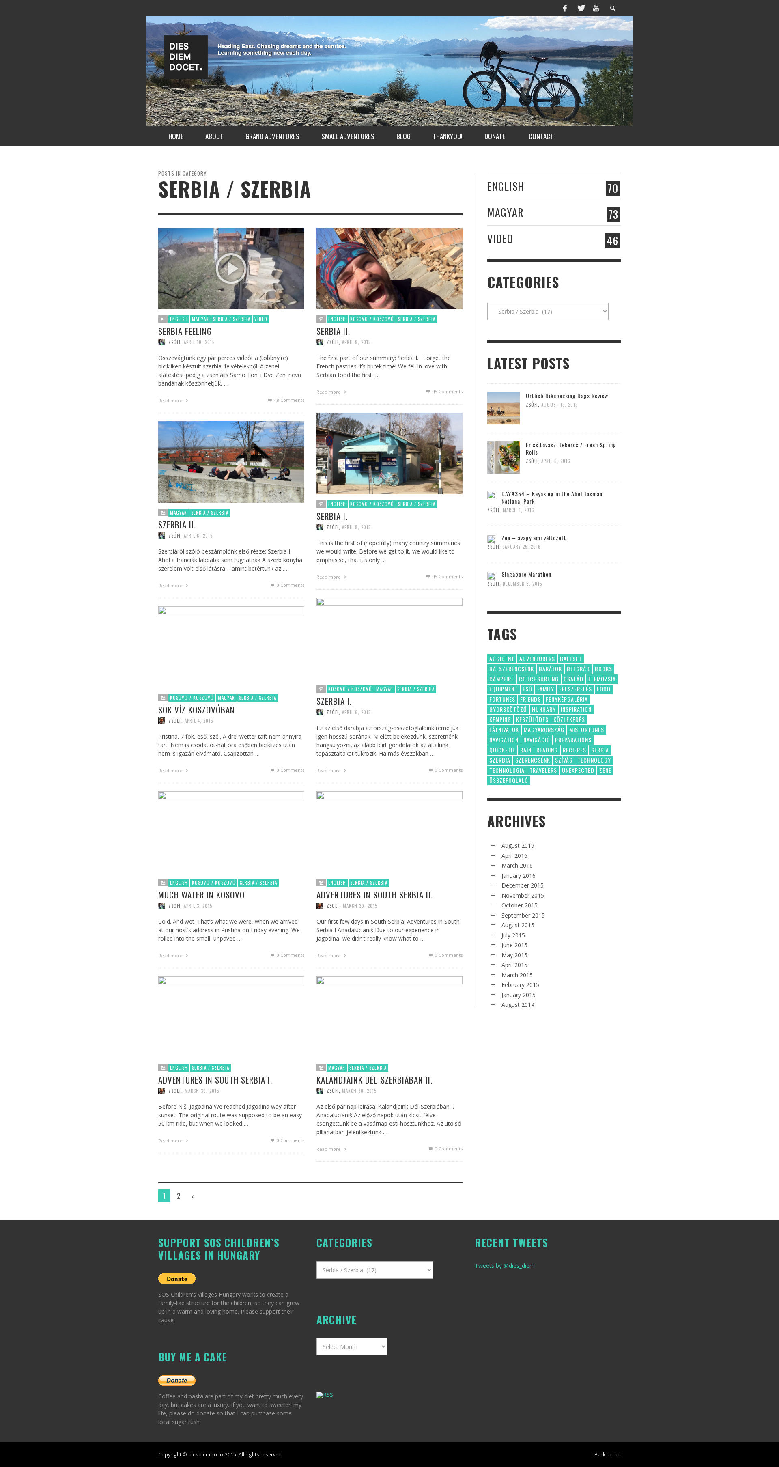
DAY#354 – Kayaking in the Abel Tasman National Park (552, 497)
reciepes (574, 749)
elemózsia (602, 678)
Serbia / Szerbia (231, 319)
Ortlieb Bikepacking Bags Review (567, 395)
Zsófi (174, 342)
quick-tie (502, 749)
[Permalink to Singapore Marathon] (491, 575)
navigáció (536, 739)
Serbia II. (333, 331)
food (604, 689)
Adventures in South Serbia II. (374, 894)
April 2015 (514, 965)
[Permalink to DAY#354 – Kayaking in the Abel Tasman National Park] (491, 494)
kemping (500, 719)
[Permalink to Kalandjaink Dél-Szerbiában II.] (389, 1016)
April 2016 (514, 856)
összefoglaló (508, 780)
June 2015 (514, 945)
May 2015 (514, 955)
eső (527, 689)
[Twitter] (580, 8)
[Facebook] (565, 8)
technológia (507, 770)
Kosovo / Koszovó (372, 319)
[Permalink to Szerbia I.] (389, 638)
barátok (550, 668)
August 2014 (517, 1004)
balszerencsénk (511, 668)
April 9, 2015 (356, 342)
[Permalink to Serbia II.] (389, 267)
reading (547, 749)
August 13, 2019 (559, 404)
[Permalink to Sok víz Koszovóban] (231, 646)
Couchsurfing (539, 678)
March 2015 (517, 975)
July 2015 (513, 935)
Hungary (544, 709)
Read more (171, 400)
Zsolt (174, 720)
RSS (328, 1394)
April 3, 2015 (198, 906)
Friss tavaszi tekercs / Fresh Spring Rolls (571, 448)
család (573, 678)
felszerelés (575, 689)
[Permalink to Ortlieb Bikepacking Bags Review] (503, 407)
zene (605, 770)
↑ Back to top (606, 1454)
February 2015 (520, 985)
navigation (504, 739)
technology (594, 760)
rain (526, 749)
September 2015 (523, 915)
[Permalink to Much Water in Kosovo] (231, 831)
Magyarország (544, 729)
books (603, 668)
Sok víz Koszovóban (196, 709)
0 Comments (289, 585)
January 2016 (518, 875)
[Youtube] (596, 8)
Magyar (200, 319)
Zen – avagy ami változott (533, 537)
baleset (571, 658)
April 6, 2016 (555, 461)
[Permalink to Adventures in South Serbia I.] (231, 1016)
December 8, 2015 (522, 583)
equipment (503, 689)
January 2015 (518, 995)
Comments (289, 400)
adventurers (537, 658)
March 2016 (517, 865)
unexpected (578, 770)
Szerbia (499, 760)
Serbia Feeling (185, 331)
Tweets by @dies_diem (505, 1265)
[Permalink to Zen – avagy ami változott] (491, 538)
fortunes (502, 699)
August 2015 (517, 925)
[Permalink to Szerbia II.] (231, 461)
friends (530, 699)
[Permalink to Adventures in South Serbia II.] (389, 831)
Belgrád (578, 668)
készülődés (532, 719)
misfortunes (586, 729)
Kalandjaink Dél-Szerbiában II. (374, 1079)
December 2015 (522, 885)
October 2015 (519, 905)
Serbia (600, 749)
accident (501, 658)
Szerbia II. (177, 524)
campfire (501, 678)
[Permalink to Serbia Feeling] (231, 267)
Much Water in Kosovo (201, 894)
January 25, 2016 (522, 546)
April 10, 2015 (199, 342)
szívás (563, 760)
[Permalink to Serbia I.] (389, 453)
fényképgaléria (567, 699)
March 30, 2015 (360, 906)
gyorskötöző (508, 709)
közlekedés (569, 719)
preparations (573, 739)
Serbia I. (332, 516)
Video (260, 319)
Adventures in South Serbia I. (215, 1079)
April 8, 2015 (356, 527)
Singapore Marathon (526, 574)
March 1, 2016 (518, 510)
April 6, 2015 (198, 535)
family (545, 689)
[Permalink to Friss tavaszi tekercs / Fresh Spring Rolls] (503, 457)
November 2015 (522, 895)
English (179, 319)
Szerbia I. (334, 701)
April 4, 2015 (199, 720)
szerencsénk (532, 760)
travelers (543, 770)
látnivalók (504, 729)
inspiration (576, 709)
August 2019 (517, 845)
